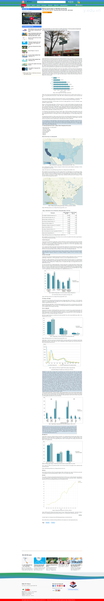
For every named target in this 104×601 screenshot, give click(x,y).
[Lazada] (64, 586)
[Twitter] (55, 586)
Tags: (43, 522)
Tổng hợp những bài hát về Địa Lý (39, 565)
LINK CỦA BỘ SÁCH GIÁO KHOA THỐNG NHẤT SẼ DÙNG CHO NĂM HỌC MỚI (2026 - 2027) (34, 34)
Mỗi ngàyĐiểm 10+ (71, 2)
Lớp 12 (28, 5)
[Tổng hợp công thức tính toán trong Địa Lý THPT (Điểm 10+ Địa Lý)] (24, 43)
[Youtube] (60, 586)
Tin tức (30, 7)
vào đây (45, 171)
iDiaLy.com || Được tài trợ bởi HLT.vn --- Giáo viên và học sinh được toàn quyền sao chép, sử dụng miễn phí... (52, 599)
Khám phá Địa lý (63, 5)
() (80, 5)
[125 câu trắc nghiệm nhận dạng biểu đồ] (24, 64)
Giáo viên (50, 5)
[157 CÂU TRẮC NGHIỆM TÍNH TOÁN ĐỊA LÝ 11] (24, 56)
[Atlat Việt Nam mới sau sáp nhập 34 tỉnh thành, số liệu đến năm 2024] (24, 30)
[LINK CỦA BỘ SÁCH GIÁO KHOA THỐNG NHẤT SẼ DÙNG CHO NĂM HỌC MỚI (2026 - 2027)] (24, 34)
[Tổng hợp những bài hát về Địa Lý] (24, 47)
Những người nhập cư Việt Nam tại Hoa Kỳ (32, 73)
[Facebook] (53, 586)
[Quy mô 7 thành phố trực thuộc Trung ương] (24, 38)
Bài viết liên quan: (27, 74)
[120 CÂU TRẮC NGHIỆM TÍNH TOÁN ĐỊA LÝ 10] (24, 60)
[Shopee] (62, 586)
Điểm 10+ (56, 5)
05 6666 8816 (28, 594)
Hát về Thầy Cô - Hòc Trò (33, 50)
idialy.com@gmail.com (29, 592)
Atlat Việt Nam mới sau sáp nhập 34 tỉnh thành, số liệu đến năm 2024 (35, 30)
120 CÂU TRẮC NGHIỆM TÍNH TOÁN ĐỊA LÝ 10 (34, 60)
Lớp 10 (38, 5)
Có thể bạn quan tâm (27, 26)
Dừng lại (50, 12)
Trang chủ (23, 5)
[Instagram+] (57, 586)
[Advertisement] (62, 20)
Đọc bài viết (45, 12)
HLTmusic (44, 5)
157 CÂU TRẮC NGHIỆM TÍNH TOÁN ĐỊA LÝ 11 (34, 56)
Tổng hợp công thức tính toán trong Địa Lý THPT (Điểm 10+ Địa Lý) (34, 43)
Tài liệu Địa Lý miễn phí (26, 11)
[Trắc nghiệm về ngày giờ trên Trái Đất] (24, 69)
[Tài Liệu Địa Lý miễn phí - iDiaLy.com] (30, 1)
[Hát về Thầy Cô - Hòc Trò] (24, 51)
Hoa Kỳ (26, 7)
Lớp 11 (33, 5)
